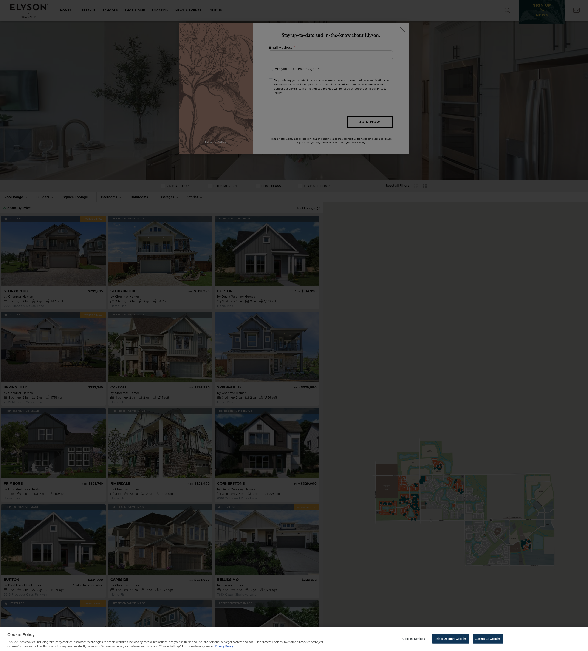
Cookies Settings (413, 639)
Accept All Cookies (487, 639)
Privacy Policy (224, 646)
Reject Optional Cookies (450, 639)
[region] (294, 639)
